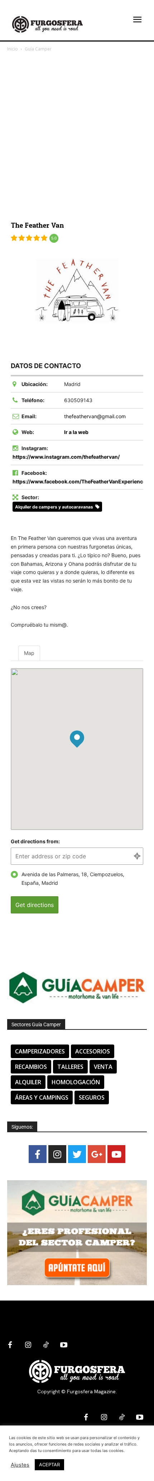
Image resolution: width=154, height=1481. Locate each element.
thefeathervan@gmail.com (95, 416)
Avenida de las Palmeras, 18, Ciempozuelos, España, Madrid (72, 878)
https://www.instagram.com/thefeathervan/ (66, 457)
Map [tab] (29, 653)
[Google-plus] (97, 1154)
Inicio (12, 49)
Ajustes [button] (20, 1465)
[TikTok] (46, 1345)
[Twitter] (77, 1154)
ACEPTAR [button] (49, 1464)
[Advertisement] (77, 134)
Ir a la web (76, 432)
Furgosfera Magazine (91, 1391)
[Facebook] (38, 1154)
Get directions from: (35, 841)
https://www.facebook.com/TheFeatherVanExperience (79, 481)
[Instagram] (57, 1154)
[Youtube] (116, 1154)
